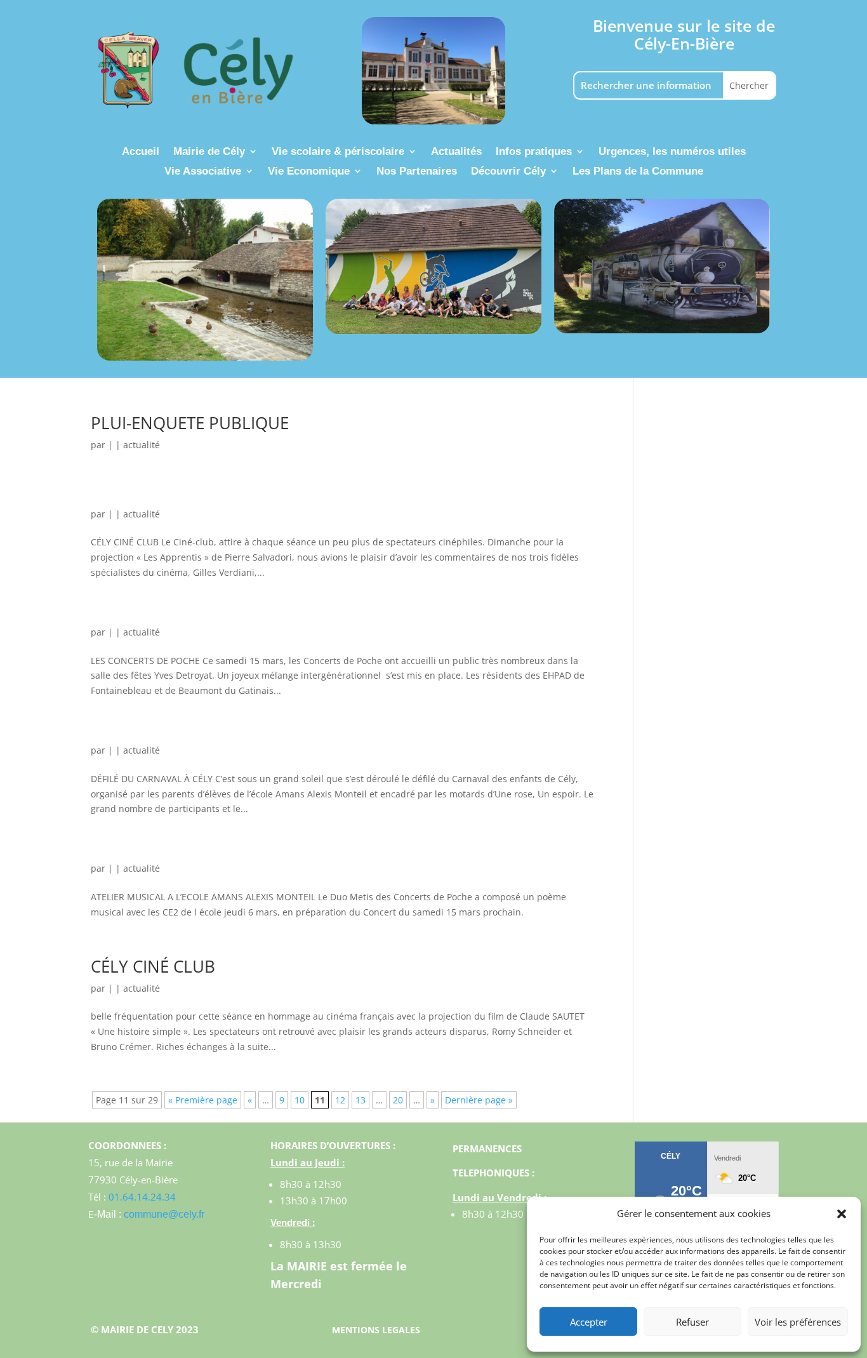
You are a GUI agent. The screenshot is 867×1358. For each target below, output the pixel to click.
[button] (841, 1214)
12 (340, 1100)
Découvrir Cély (508, 171)
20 (398, 1100)
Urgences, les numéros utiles (672, 152)
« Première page (202, 1100)
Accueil (140, 152)
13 (360, 1100)
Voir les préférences (798, 1321)
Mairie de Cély (209, 152)
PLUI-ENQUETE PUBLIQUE (190, 422)
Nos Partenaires (416, 171)
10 (300, 1100)
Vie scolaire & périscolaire (338, 152)
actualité (141, 445)
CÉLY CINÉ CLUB (153, 966)
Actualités (456, 152)
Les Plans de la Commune (637, 171)
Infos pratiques (534, 152)
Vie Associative (202, 171)
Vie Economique (309, 171)
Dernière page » (479, 1100)
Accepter (588, 1321)
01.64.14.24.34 (142, 1196)
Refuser (692, 1321)
